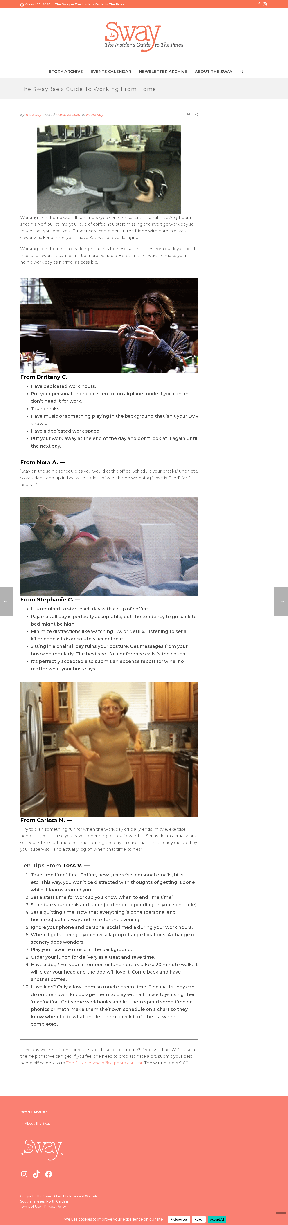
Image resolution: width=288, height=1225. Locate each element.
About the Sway (213, 71)
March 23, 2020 (68, 115)
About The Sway (38, 1124)
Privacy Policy (55, 1207)
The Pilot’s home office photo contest (104, 1063)
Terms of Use (30, 1207)
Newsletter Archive (163, 71)
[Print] (188, 114)
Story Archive (66, 71)
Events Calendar (110, 71)
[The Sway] (144, 37)
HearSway (94, 115)
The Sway (33, 115)
